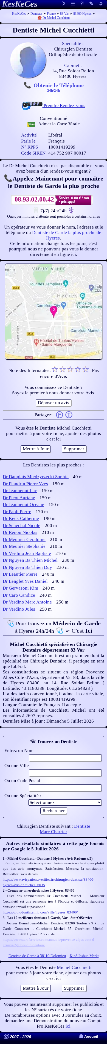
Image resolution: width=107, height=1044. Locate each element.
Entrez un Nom (18, 750)
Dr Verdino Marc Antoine (27, 602)
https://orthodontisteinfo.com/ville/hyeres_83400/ (40, 912)
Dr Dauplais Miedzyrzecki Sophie (36, 476)
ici (68, 1026)
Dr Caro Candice (19, 595)
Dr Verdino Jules (19, 609)
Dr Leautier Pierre (20, 574)
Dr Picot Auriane (19, 497)
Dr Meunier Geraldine (24, 539)
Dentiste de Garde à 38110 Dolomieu (37, 956)
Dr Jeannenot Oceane (23, 504)
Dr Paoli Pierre (17, 511)
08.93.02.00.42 (34, 199)
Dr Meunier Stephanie (24, 546)
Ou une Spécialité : (22, 795)
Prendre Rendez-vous (64, 105)
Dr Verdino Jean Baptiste (27, 553)
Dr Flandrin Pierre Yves (25, 483)
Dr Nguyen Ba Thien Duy (27, 567)
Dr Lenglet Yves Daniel (25, 581)
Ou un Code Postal (22, 780)
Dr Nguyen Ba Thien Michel (30, 560)
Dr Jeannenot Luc (20, 490)
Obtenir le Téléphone (58, 87)
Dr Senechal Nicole (21, 525)
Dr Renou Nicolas (20, 532)
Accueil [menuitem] (88, 1036)
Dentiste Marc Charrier (65, 829)
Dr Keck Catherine (21, 518)
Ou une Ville (16, 765)
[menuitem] (101, 4)
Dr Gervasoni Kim (20, 588)
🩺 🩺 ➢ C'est (54, 627)
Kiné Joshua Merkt (84, 956)
